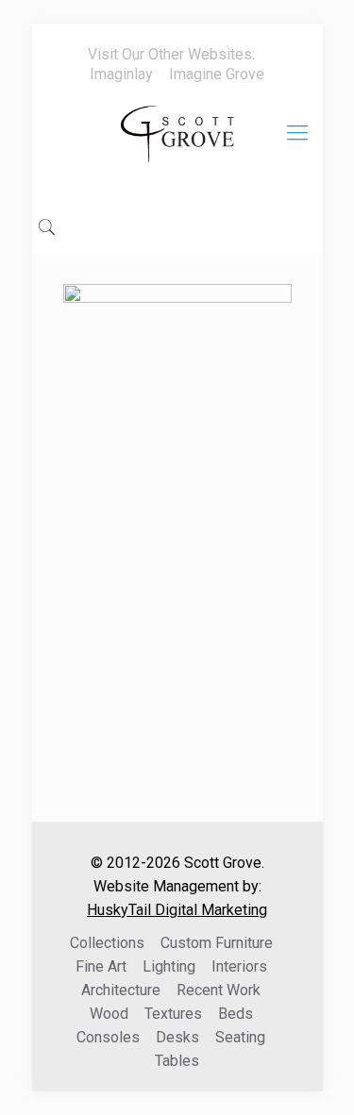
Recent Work (219, 990)
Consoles (108, 1037)
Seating (240, 1037)
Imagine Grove (216, 74)
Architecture (120, 990)
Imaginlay (121, 74)
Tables (177, 1061)
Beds (235, 1014)
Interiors (239, 966)
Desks (177, 1037)
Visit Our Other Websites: (171, 54)
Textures (173, 1014)
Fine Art (101, 966)
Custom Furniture (216, 943)
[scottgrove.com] (177, 147)
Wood (109, 1014)
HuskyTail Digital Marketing (177, 910)
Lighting (169, 966)
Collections (107, 943)
